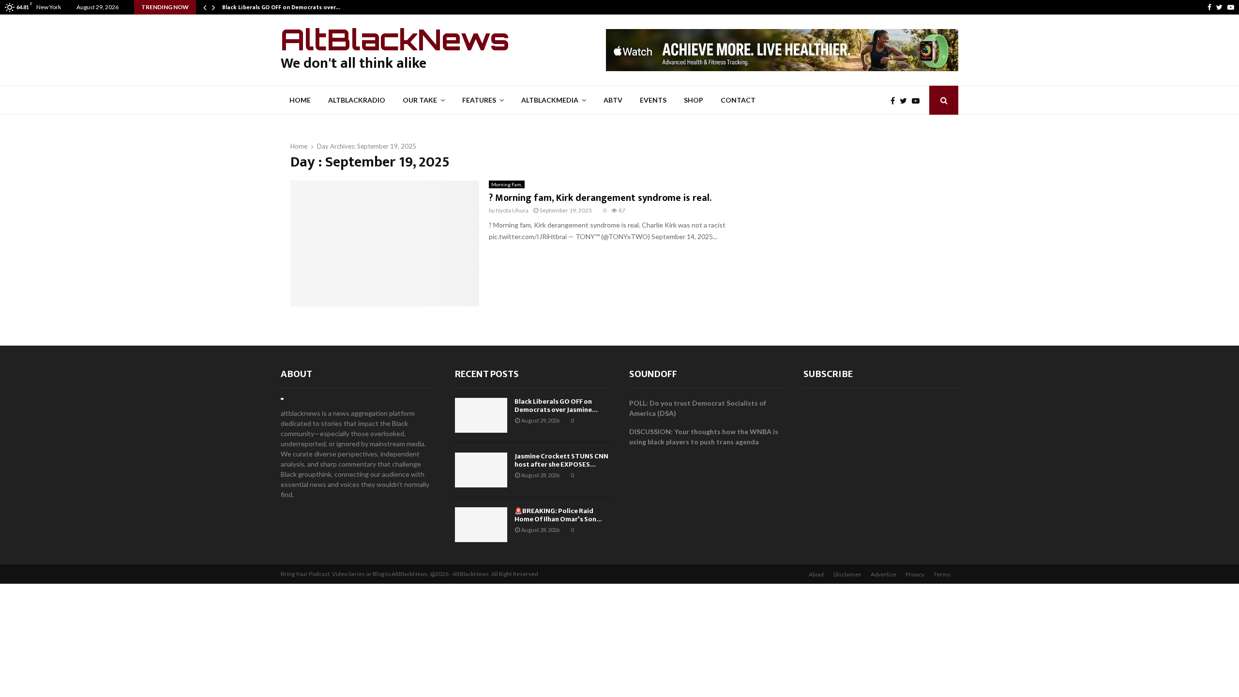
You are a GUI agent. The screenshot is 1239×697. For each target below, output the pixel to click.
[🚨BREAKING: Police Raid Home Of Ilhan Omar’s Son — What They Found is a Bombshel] (481, 524)
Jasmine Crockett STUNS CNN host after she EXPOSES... (561, 460)
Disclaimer (847, 574)
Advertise (883, 574)
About (296, 373)
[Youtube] (1230, 7)
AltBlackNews (395, 39)
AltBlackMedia (549, 100)
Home (300, 100)
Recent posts (487, 373)
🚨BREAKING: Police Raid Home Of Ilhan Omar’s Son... (558, 515)
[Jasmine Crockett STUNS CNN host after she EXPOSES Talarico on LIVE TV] (481, 470)
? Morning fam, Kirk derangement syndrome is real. (600, 198)
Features (479, 100)
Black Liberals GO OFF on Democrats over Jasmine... (556, 405)
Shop (693, 100)
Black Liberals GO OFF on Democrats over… (281, 7)
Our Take (420, 100)
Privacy (915, 574)
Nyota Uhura (512, 210)
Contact (738, 100)
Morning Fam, (506, 184)
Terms (942, 574)
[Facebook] (1209, 7)
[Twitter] (1219, 7)
